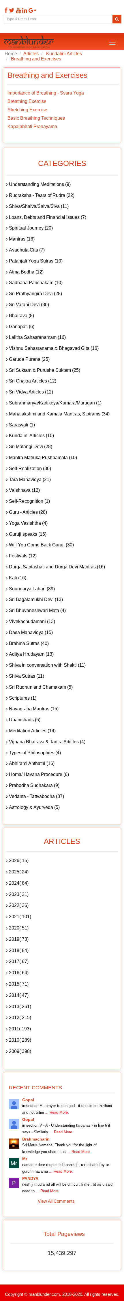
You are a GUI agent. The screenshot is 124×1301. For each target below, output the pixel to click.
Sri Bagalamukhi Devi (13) (36, 599)
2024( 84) (19, 883)
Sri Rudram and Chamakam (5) (41, 687)
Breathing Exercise (26, 101)
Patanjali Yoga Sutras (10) (36, 260)
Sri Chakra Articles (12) (32, 380)
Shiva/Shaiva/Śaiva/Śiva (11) (39, 206)
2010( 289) (20, 1040)
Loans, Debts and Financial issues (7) (47, 217)
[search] (116, 19)
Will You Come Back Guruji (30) (41, 544)
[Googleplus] (31, 10)
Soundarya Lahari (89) (32, 588)
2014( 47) (19, 995)
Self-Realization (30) (30, 468)
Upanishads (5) (24, 719)
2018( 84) (19, 950)
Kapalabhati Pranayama (32, 126)
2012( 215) (20, 1017)
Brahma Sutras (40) (29, 643)
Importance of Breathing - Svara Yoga (45, 92)
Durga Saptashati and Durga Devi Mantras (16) (57, 566)
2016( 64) (19, 972)
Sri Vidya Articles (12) (31, 391)
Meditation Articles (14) (32, 730)
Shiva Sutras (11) (26, 676)
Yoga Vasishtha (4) (28, 523)
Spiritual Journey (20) (31, 228)
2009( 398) (20, 1051)
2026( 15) (19, 860)
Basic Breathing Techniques (36, 118)
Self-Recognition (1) (29, 501)
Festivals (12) (23, 555)
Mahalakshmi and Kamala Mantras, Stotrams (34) (59, 413)
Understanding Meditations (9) (40, 184)
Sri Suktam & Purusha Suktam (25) (44, 370)
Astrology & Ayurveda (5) (34, 807)
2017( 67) (19, 961)
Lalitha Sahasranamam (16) (37, 337)
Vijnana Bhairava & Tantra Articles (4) (47, 741)
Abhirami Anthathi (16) (32, 763)
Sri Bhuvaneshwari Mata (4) (37, 610)
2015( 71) (19, 984)
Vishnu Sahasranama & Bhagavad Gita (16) (54, 348)
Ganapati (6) (21, 326)
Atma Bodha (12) (26, 271)
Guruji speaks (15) (27, 534)
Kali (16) (17, 577)
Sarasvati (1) (22, 424)
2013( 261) (20, 1006)
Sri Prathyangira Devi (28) (35, 293)
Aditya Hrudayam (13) (31, 654)
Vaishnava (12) (24, 490)
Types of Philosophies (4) (35, 752)
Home (11, 53)
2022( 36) (19, 905)
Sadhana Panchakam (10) (36, 282)
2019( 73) (19, 939)
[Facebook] (5, 10)
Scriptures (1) (22, 698)
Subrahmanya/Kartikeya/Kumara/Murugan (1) (55, 402)
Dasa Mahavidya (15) (31, 632)
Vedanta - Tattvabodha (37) (36, 796)
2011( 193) (20, 1028)
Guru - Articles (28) (28, 512)
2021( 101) (20, 916)
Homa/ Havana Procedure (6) (39, 774)
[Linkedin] (24, 10)
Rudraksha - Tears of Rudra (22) (41, 195)
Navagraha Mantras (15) (34, 708)
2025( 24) (19, 871)
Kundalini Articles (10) (31, 435)
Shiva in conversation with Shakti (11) (47, 665)
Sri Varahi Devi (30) (29, 304)
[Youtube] (17, 10)
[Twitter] (10, 10)
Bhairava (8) (21, 315)
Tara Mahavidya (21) (30, 479)
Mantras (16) (22, 238)
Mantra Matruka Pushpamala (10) (43, 457)
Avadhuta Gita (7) (27, 249)
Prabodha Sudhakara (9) (34, 785)
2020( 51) (19, 927)
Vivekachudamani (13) (32, 621)
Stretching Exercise (27, 109)
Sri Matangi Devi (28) (30, 446)
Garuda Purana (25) (29, 359)
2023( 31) (19, 894)
